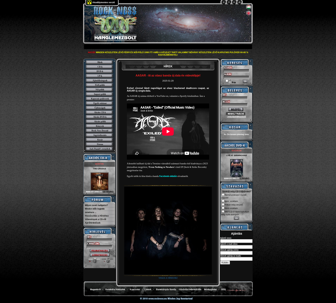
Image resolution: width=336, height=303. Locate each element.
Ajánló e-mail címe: (229, 244)
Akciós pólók (100, 121)
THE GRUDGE (99, 169)
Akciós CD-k (100, 112)
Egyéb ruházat (100, 103)
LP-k (100, 76)
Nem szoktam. (231, 208)
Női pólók (100, 89)
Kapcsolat (135, 289)
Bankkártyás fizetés (166, 289)
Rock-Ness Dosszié (100, 130)
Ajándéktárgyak (100, 80)
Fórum (100, 144)
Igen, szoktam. (231, 201)
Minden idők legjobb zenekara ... (94, 211)
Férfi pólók (100, 85)
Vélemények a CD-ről (95, 219)
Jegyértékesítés (100, 135)
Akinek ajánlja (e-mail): (230, 256)
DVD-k (100, 71)
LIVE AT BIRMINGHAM (236, 155)
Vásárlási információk (190, 289)
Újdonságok (100, 108)
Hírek (100, 62)
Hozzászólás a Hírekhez (97, 216)
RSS (223, 289)
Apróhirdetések (92, 223)
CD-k (100, 67)
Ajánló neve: (226, 238)
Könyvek (100, 126)
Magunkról (95, 289)
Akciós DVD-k (100, 117)
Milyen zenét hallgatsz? (96, 205)
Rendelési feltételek (115, 289)
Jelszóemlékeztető (236, 117)
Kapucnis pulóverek (100, 98)
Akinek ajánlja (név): (229, 250)
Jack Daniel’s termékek (99, 149)
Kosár (100, 140)
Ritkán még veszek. (234, 205)
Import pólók (100, 94)
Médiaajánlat (210, 289)
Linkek (148, 289)
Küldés (225, 262)
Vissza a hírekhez (168, 278)
